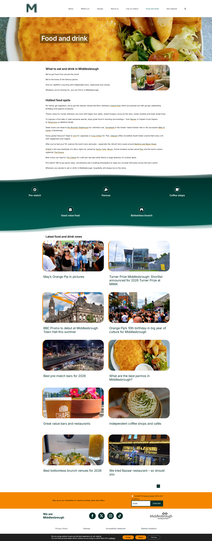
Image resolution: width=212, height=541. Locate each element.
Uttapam (114, 136)
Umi (74, 136)
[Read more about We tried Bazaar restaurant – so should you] (139, 456)
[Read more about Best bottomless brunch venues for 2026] (73, 455)
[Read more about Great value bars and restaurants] (73, 409)
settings (112, 538)
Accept (128, 537)
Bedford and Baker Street (145, 144)
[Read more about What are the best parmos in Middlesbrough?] (139, 361)
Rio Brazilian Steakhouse (78, 127)
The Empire (59, 152)
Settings (154, 537)
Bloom (110, 149)
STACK (48, 149)
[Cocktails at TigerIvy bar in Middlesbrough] (150, 66)
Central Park (115, 106)
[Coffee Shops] (177, 193)
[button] (185, 8)
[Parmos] (106, 193)
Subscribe (157, 503)
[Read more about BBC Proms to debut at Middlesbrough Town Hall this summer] (73, 314)
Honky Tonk (101, 149)
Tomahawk (110, 127)
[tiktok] (119, 516)
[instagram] (110, 516)
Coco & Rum (96, 136)
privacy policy (149, 496)
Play (141, 149)
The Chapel (71, 157)
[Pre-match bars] (34, 193)
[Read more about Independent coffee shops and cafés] (139, 409)
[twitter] (101, 516)
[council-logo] (161, 513)
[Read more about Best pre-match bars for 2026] (73, 361)
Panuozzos (52, 122)
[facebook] (92, 516)
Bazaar (133, 119)
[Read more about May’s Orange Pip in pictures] (73, 262)
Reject (141, 537)
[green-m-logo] (31, 4)
